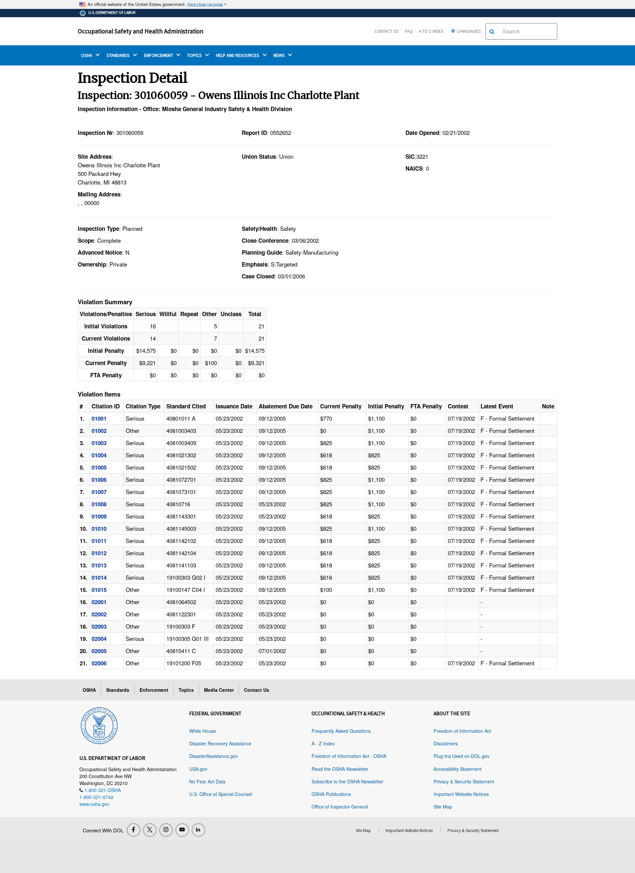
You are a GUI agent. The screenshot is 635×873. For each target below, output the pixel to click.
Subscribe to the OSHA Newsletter (347, 781)
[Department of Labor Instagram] (166, 830)
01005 (99, 467)
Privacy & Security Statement (464, 781)
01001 (99, 418)
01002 (99, 431)
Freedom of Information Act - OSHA (349, 756)
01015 (99, 590)
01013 (99, 565)
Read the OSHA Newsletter (340, 769)
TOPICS (195, 55)
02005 (99, 651)
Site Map (443, 806)
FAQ (409, 31)
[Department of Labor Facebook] (134, 830)
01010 (99, 528)
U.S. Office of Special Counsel (220, 794)
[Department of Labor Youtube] (182, 830)
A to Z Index (431, 31)
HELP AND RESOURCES (238, 55)
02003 (99, 626)
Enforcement (154, 689)
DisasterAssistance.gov (213, 756)
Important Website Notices (461, 794)
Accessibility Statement (458, 769)
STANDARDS (118, 55)
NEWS (280, 55)
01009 (99, 516)
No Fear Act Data (207, 781)
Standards (117, 689)
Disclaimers (446, 743)
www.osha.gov (94, 804)
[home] (99, 724)
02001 (99, 602)
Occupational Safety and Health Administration (140, 31)
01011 (99, 541)
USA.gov (198, 769)
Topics (186, 689)
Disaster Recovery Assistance (220, 743)
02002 (99, 614)
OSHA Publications (331, 794)
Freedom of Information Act (462, 731)
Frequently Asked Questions (341, 731)
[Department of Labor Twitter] (150, 830)
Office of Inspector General (340, 806)
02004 (99, 639)
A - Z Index (323, 743)
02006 (99, 663)
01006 (99, 479)
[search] (492, 31)
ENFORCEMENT (159, 55)
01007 (99, 492)
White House (202, 731)
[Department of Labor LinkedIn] (198, 830)
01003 (99, 443)
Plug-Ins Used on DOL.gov (461, 756)
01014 (99, 577)
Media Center (219, 689)
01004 (99, 455)
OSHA (87, 55)
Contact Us (386, 31)
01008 (99, 504)
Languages (468, 31)
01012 (99, 553)
